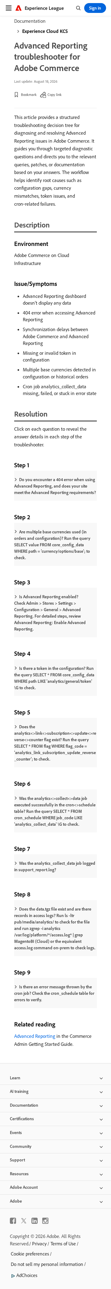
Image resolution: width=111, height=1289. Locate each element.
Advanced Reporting (34, 1036)
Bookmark (29, 94)
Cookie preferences (30, 1254)
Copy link (54, 94)
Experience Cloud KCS (45, 31)
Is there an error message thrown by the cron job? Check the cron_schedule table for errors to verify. (54, 993)
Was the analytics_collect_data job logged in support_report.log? (54, 866)
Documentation (30, 21)
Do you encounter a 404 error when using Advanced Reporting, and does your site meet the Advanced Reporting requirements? (55, 486)
